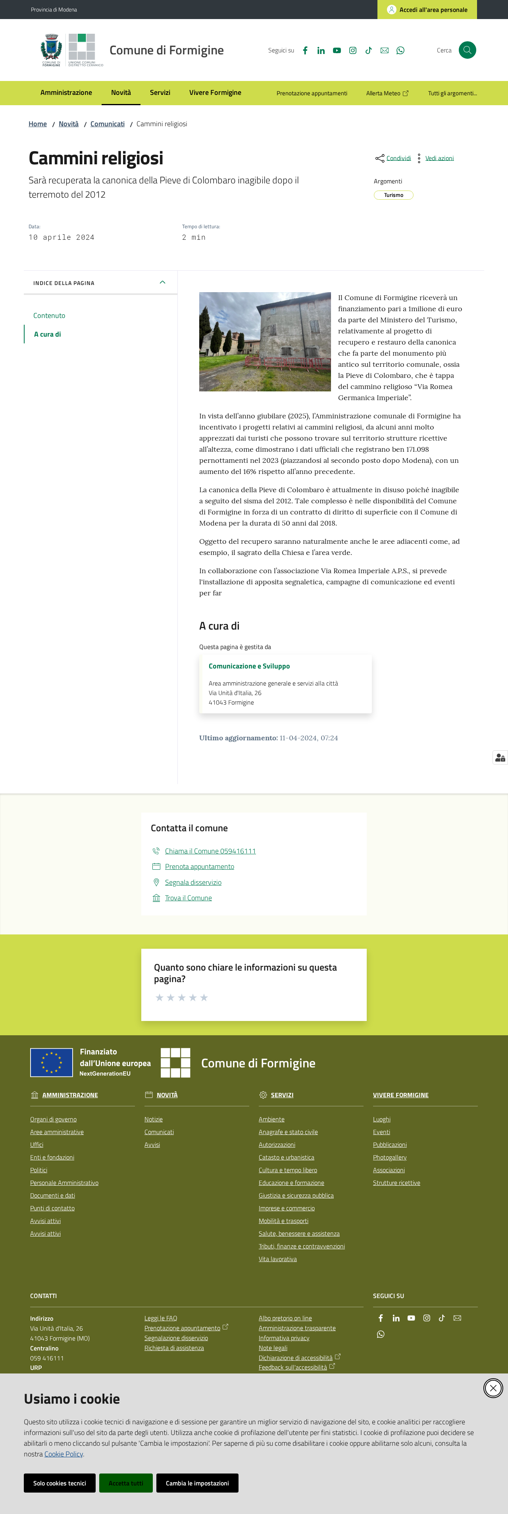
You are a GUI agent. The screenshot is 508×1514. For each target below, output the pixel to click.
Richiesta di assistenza (174, 1347)
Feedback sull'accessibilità (293, 1367)
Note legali (273, 1347)
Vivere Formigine (401, 1095)
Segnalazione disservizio (176, 1338)
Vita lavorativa (278, 1259)
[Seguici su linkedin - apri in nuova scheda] (318, 49)
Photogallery (390, 1157)
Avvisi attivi (45, 1220)
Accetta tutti (126, 1483)
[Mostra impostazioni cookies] (500, 757)
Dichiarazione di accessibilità (296, 1357)
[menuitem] (66, 93)
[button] (467, 50)
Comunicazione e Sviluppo (249, 666)
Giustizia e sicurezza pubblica (296, 1195)
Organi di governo (53, 1119)
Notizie (153, 1119)
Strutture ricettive (396, 1182)
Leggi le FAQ (160, 1318)
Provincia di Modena (54, 9)
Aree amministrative (57, 1131)
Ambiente (272, 1119)
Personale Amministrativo (64, 1182)
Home (38, 123)
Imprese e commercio (287, 1208)
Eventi (381, 1131)
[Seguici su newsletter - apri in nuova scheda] (381, 49)
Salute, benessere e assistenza (299, 1233)
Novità (69, 123)
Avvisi (152, 1144)
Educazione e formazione (291, 1182)
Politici (38, 1170)
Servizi (282, 1095)
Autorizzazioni (277, 1144)
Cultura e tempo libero (288, 1170)
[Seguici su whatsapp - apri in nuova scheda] (397, 49)
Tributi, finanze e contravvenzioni (302, 1246)
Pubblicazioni (390, 1144)
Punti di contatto (52, 1208)
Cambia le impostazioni (197, 1483)
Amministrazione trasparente (297, 1328)
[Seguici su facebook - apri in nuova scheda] (302, 49)
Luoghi (382, 1119)
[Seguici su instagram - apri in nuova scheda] (350, 49)
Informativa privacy (284, 1338)
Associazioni (389, 1170)
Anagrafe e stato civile (288, 1131)
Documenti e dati (52, 1195)
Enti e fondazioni (52, 1157)
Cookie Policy (63, 1454)
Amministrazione (70, 1095)
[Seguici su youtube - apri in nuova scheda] (334, 49)
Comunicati (107, 123)
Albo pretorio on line (285, 1318)
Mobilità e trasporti (283, 1220)
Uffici (36, 1144)
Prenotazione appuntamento (182, 1328)
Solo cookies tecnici (59, 1483)
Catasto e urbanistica (286, 1157)
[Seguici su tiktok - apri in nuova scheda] (365, 49)
